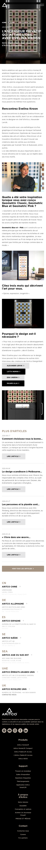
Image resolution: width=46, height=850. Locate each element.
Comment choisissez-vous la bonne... (22, 438)
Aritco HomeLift (23, 745)
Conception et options (23, 809)
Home (4, 22)
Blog (12, 22)
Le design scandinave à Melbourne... (22, 471)
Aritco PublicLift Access (23, 752)
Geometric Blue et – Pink (12, 228)
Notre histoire (23, 802)
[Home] (4, 5)
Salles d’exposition (23, 774)
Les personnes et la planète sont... (20, 504)
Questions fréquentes (23, 778)
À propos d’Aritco (23, 795)
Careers (23, 834)
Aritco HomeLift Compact (23, 748)
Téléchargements (23, 781)
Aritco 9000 (23, 759)
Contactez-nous (9, 695)
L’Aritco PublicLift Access (23, 755)
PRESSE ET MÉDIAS (23, 819)
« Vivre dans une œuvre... (16, 537)
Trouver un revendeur (23, 771)
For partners (23, 838)
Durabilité (23, 806)
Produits (23, 740)
